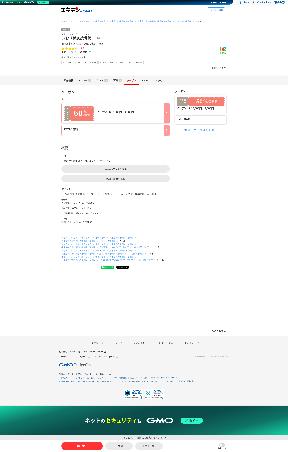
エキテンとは (96, 343)
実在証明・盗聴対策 (66, 381)
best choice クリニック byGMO (73, 356)
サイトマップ (192, 343)
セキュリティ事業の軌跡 (186, 381)
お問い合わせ (141, 343)
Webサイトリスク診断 (138, 378)
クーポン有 (67, 62)
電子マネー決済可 (106, 62)
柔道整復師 (138, 62)
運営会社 (74, 351)
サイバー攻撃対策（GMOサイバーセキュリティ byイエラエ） (101, 381)
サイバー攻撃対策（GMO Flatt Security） (142, 381)
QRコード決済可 (90, 62)
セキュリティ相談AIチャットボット (164, 378)
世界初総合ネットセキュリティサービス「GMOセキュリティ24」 (83, 378)
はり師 (128, 62)
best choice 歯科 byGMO (104, 356)
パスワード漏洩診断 (119, 378)
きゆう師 (119, 62)
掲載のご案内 (166, 343)
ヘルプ (118, 343)
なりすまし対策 (168, 381)
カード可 (77, 62)
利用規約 (63, 351)
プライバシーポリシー (93, 351)
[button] (222, 446)
